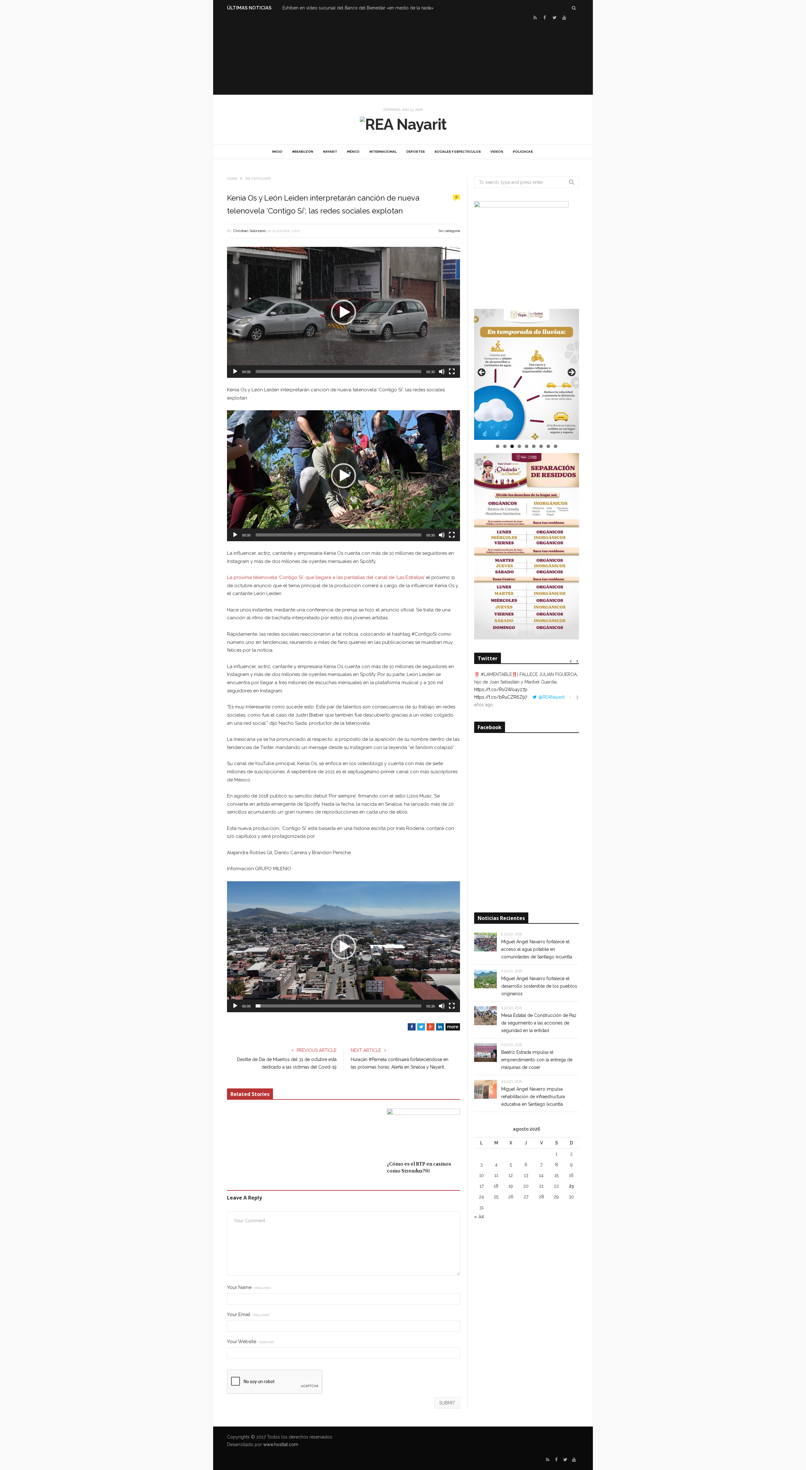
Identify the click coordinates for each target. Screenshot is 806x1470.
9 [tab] (555, 446)
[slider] (338, 371)
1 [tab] (497, 446)
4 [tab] (519, 446)
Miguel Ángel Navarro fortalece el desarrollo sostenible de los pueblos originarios (539, 986)
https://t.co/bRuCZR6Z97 (500, 697)
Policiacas (523, 151)
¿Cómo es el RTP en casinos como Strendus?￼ (419, 1167)
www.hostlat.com (280, 1444)
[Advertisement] (403, 57)
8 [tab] (548, 446)
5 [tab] (526, 446)
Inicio (277, 151)
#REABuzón (302, 151)
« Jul (479, 1216)
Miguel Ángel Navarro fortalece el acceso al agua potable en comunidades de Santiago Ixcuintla (536, 949)
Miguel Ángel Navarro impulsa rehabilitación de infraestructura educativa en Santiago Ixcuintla (533, 1097)
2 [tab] (505, 446)
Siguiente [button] (571, 372)
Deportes (415, 151)
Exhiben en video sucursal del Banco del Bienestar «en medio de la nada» (358, 7)
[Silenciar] (442, 371)
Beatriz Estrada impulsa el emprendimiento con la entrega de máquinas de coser (536, 1060)
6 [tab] (534, 446)
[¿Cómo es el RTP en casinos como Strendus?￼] (423, 1133)
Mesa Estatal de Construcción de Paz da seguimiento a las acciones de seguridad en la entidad (538, 1023)
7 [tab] (541, 446)
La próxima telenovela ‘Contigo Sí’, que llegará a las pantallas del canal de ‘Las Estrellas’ (326, 577)
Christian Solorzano (249, 231)
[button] (343, 312)
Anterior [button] (482, 372)
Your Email (248, 1314)
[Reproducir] (235, 371)
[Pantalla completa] (452, 371)
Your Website (250, 1341)
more (452, 1026)
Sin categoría (449, 231)
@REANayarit (551, 697)
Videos (497, 151)
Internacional (383, 151)
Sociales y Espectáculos (457, 151)
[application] (343, 312)
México (353, 151)
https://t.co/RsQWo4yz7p (500, 689)
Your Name (249, 1287)
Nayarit (330, 151)
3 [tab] (512, 446)
